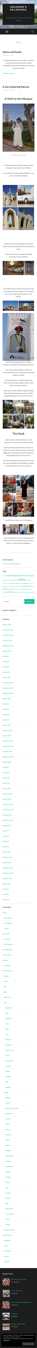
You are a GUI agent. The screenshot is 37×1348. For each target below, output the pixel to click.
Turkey (7, 1219)
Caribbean (7, 1251)
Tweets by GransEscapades (11, 564)
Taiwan (7, 1071)
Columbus (5, 583)
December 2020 (8, 630)
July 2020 (6, 656)
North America (7, 971)
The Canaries (9, 1214)
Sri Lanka (8, 1066)
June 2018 (6, 773)
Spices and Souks (12, 51)
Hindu (17, 583)
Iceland (7, 1145)
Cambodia (8, 1008)
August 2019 (7, 698)
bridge (13, 575)
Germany (8, 1135)
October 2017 (7, 815)
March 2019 (7, 725)
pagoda (5, 589)
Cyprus (7, 1124)
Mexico (6, 1256)
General (5, 960)
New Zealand (8, 944)
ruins (19, 589)
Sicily (7, 1187)
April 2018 (6, 783)
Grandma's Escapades (18, 8)
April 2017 (6, 847)
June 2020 (6, 661)
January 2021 (7, 624)
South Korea (9, 1061)
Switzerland (9, 1209)
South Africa (8, 918)
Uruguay (6, 1261)
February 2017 (7, 857)
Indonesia (8, 1018)
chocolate (15, 580)
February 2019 (7, 730)
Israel (7, 1023)
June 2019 (6, 709)
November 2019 (8, 688)
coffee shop (28, 580)
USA (5, 986)
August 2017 (7, 825)
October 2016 (7, 878)
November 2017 (8, 809)
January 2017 (7, 862)
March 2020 (7, 677)
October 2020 (7, 640)
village (22, 592)
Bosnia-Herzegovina (12, 1108)
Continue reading (9, 73)
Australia (7, 939)
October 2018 (7, 751)
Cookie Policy (6, 1340)
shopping (23, 589)
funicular (13, 583)
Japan (7, 1029)
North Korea (9, 1050)
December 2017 (8, 804)
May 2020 (6, 667)
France (9, 583)
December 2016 (8, 868)
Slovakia (8, 1193)
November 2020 (8, 635)
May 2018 (6, 778)
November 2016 (8, 873)
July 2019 (6, 704)
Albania (7, 1097)
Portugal (8, 1177)
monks (16, 586)
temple (11, 592)
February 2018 (7, 794)
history (26, 583)
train (19, 592)
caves (4, 580)
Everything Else (8, 949)
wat (28, 592)
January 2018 (7, 799)
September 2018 (8, 757)
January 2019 (7, 735)
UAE (6, 1082)
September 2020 (8, 646)
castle (31, 576)
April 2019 (6, 720)
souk (28, 589)
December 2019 (8, 683)
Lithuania (8, 1150)
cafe (24, 575)
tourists (16, 592)
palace (9, 589)
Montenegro (9, 1166)
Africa (5, 912)
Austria (7, 1103)
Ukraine (7, 1224)
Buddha (19, 576)
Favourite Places (9, 1230)
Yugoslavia (31, 592)
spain (30, 589)
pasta (12, 589)
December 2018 (8, 741)
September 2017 (8, 820)
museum (26, 586)
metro (8, 586)
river (17, 589)
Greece (7, 1140)
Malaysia (8, 1039)
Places (5, 992)
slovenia (7, 1198)
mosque (20, 586)
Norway (7, 1172)
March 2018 (7, 788)
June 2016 (6, 894)
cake (27, 575)
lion (29, 583)
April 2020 (6, 672)
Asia (5, 1002)
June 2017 (6, 836)
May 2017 (6, 841)
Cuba (5, 981)
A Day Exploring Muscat (16, 86)
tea (7, 592)
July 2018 (6, 767)
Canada (6, 976)
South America (7, 1235)
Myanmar (8, 1045)
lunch (31, 583)
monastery (12, 586)
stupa (4, 592)
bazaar (4, 575)
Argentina (7, 1240)
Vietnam (8, 1087)
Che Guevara (9, 580)
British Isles (9, 1113)
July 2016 (6, 889)
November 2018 (8, 746)
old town (31, 586)
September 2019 (8, 693)
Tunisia (6, 928)
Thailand (8, 1076)
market (5, 586)
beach (8, 575)
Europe (6, 1092)
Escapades (7, 965)
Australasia (6, 934)
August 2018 (7, 762)
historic (21, 583)
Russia (7, 1182)
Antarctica (7, 997)
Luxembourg (9, 1156)
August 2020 (7, 651)
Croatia (7, 1119)
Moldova (8, 1161)
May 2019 (6, 714)
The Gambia (8, 923)
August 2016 (7, 884)
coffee (21, 579)
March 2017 (7, 852)
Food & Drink (7, 955)
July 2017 (6, 831)
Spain (7, 1203)
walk (25, 592)
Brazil (6, 1246)
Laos (6, 1034)
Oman (7, 1055)
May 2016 (6, 899)
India (6, 1013)
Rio (14, 589)
